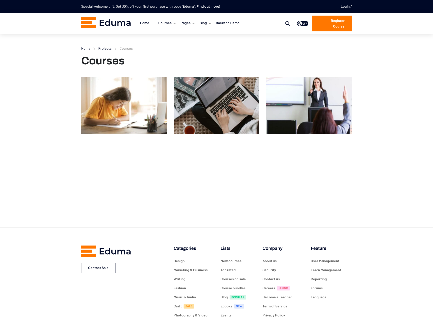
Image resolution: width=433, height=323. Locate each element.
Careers (269, 288)
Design (179, 261)
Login (345, 6)
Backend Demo (228, 23)
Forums (317, 288)
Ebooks (226, 306)
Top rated (228, 270)
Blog (203, 23)
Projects (105, 48)
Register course (338, 23)
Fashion (180, 288)
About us (270, 261)
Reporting (319, 279)
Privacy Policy (274, 315)
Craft (178, 306)
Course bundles (233, 288)
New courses (231, 261)
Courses (165, 23)
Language (319, 297)
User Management (325, 261)
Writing (179, 279)
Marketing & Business (191, 270)
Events (226, 315)
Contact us (271, 279)
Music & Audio (185, 297)
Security (269, 270)
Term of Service (275, 306)
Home (144, 23)
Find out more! (208, 6)
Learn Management (326, 270)
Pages (186, 23)
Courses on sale (233, 279)
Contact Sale (98, 267)
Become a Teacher (277, 297)
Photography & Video (190, 315)
